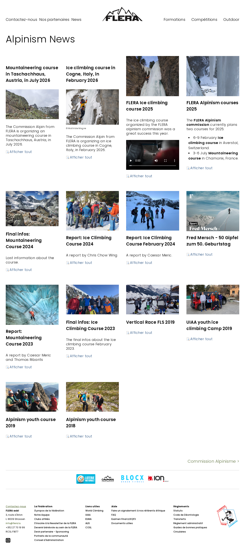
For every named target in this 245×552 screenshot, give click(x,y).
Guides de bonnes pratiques (190, 527)
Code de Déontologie (186, 514)
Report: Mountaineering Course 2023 (24, 337)
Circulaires (179, 531)
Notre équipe (42, 514)
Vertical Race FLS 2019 (150, 322)
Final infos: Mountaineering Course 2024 (24, 240)
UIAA (88, 514)
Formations (174, 19)
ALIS (87, 523)
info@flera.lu (13, 523)
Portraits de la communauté (51, 535)
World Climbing (94, 510)
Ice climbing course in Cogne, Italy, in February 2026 (90, 74)
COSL (88, 527)
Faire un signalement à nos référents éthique (138, 510)
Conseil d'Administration (49, 540)
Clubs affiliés (42, 519)
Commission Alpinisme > (213, 461)
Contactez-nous (21, 19)
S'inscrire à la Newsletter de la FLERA (55, 523)
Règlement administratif (188, 523)
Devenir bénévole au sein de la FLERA (55, 527)
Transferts (179, 519)
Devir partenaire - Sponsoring (51, 531)
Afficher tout (21, 151)
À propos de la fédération (49, 510)
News (76, 19)
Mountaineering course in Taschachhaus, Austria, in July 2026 (32, 74)
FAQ (113, 514)
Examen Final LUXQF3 (123, 519)
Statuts (178, 510)
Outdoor (231, 19)
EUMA (88, 519)
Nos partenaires (54, 19)
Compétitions (204, 19)
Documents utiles (122, 523)
